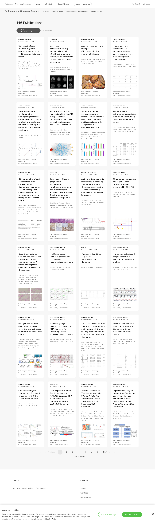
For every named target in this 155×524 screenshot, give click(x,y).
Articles (46, 11)
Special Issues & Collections (77, 11)
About (38, 4)
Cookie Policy (51, 519)
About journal (96, 11)
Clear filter (47, 31)
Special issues (63, 4)
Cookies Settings (108, 514)
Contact (84, 493)
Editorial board (57, 11)
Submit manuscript (83, 4)
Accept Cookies (132, 514)
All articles (49, 4)
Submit (83, 488)
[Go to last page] (114, 452)
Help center (85, 497)
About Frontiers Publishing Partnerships (29, 488)
